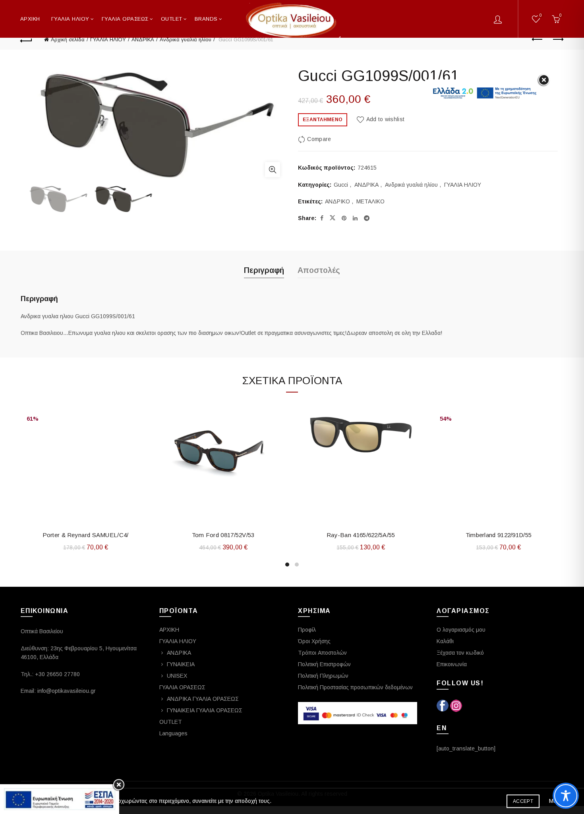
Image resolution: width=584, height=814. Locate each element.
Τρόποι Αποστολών (322, 653)
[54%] (499, 404)
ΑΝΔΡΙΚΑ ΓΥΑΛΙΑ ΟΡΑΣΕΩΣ (203, 699)
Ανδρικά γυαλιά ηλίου (185, 40)
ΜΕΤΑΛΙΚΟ (370, 201)
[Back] (27, 40)
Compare (319, 139)
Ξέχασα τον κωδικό (460, 653)
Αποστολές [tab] (319, 270)
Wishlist (541, 15)
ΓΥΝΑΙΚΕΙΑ (181, 664)
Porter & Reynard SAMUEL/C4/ (86, 535)
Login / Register (498, 19)
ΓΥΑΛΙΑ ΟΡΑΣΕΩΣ (125, 19)
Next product (557, 40)
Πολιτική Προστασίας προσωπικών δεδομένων (355, 687)
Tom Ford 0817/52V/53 (223, 535)
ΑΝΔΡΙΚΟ (337, 201)
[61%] (86, 404)
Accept (523, 801)
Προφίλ (307, 629)
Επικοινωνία (452, 664)
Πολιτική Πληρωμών (323, 676)
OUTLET (170, 722)
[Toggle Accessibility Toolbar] (565, 795)
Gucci (341, 185)
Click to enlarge (272, 169)
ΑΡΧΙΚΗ (30, 19)
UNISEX (177, 676)
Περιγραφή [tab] (264, 270)
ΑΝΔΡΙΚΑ (142, 40)
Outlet (171, 19)
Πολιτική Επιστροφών (324, 664)
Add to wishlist (385, 119)
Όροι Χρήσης (314, 641)
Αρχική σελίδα (68, 40)
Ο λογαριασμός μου (461, 629)
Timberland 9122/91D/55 (499, 535)
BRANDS (206, 19)
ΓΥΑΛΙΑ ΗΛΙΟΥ (70, 19)
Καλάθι (445, 641)
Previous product (537, 40)
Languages (173, 733)
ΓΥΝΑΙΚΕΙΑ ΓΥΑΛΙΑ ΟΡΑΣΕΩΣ (204, 710)
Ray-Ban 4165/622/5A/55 (361, 535)
